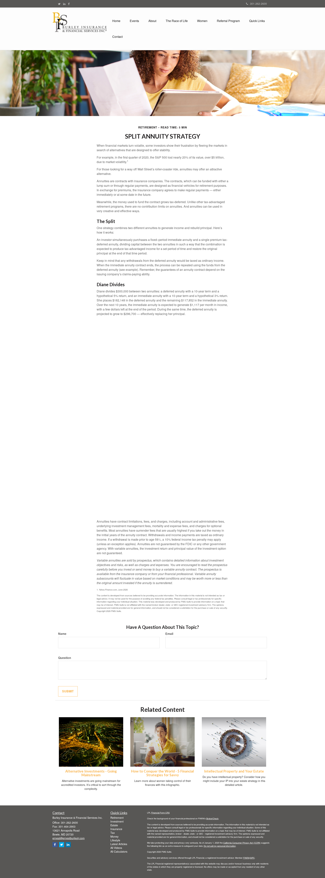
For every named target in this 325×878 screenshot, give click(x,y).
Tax (112, 833)
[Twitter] (59, 4)
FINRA (246, 857)
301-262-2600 (258, 3)
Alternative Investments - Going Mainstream (91, 773)
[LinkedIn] (64, 4)
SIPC (252, 857)
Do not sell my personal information (220, 845)
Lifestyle (115, 840)
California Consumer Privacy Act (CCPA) (241, 842)
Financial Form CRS (160, 812)
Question (64, 658)
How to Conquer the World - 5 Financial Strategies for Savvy (162, 773)
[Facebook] (69, 4)
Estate (114, 825)
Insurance (116, 829)
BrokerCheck (212, 818)
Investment (117, 821)
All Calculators (118, 851)
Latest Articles (118, 844)
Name (62, 634)
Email (169, 634)
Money (114, 836)
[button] (134, 21)
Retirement (117, 818)
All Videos (116, 848)
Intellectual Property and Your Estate (234, 771)
